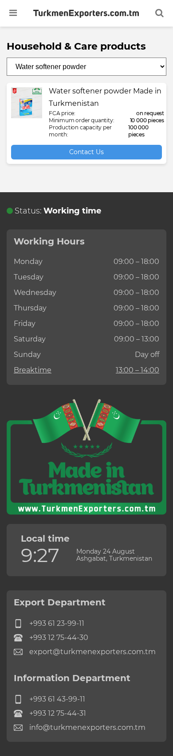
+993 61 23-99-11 (56, 623)
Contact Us (86, 152)
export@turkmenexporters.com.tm (92, 651)
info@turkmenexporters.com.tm (87, 727)
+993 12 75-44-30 (58, 637)
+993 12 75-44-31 (57, 713)
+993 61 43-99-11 (57, 699)
